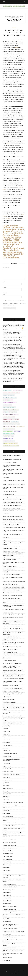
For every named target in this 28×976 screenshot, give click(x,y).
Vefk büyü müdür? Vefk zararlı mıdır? (12, 511)
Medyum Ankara (7, 903)
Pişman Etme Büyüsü (8, 771)
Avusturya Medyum (7, 856)
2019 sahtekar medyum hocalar (10, 443)
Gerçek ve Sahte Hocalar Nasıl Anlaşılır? (13, 519)
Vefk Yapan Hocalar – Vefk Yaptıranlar (12, 663)
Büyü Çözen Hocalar (8, 612)
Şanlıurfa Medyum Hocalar (9, 826)
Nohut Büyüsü (6, 796)
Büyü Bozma (6, 799)
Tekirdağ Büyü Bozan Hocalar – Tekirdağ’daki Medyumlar (10, 925)
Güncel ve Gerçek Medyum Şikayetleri (12, 590)
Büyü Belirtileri (6, 725)
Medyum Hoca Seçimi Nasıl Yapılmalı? (12, 646)
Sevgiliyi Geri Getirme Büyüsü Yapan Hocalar (14, 581)
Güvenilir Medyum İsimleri (9, 660)
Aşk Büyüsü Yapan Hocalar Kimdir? (11, 574)
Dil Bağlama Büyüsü (7, 780)
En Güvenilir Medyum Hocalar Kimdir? (12, 723)
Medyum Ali (15, 971)
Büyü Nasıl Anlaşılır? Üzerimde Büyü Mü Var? (14, 527)
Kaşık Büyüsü (6, 477)
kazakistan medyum (8, 431)
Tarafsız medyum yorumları (10, 462)
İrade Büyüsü (6, 785)
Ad (4, 282)
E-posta (5, 287)
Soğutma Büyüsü (7, 766)
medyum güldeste (7, 390)
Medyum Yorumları (8, 971)
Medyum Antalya (7, 898)
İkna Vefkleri (6, 810)
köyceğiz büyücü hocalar (9, 426)
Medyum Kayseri (7, 892)
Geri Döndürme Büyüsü (8, 699)
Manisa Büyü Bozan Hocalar (10, 937)
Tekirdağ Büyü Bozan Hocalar (10, 928)
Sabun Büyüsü (6, 742)
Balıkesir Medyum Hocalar (9, 909)
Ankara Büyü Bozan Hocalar (10, 823)
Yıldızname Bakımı (7, 807)
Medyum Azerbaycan (8, 816)
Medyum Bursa (6, 873)
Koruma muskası (7, 657)
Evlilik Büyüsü (6, 750)
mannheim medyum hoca (9, 428)
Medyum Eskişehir (7, 900)
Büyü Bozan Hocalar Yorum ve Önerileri (13, 615)
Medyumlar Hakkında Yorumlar (10, 685)
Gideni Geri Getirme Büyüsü (10, 753)
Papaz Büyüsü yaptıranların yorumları (12, 497)
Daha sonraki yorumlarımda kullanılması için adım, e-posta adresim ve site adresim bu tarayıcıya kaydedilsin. (14, 303)
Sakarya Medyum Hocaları (9, 839)
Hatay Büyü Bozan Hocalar (9, 842)
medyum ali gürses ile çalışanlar (11, 419)
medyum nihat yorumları (9, 416)
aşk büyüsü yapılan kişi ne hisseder (11, 392)
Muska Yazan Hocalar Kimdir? (10, 649)
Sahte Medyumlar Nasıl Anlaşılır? (11, 551)
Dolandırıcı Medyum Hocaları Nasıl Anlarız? (13, 522)
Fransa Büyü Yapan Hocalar (9, 884)
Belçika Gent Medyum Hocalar (10, 887)
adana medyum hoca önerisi (9, 402)
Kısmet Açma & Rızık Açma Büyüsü (11, 774)
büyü (16, 47)
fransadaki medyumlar (8, 395)
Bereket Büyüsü (7, 769)
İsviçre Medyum (7, 862)
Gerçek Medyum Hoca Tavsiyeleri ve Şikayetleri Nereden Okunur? (12, 547)
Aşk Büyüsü (5, 748)
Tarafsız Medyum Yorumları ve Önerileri (13, 688)
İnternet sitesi (4, 293)
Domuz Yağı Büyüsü (8, 788)
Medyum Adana (6, 870)
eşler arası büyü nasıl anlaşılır (10, 414)
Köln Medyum (6, 960)
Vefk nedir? (6, 513)
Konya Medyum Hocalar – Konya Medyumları (14, 931)
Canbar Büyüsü (6, 734)
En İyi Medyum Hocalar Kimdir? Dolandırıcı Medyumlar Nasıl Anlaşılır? (13, 643)
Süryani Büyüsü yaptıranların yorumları (12, 502)
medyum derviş (15, 421)
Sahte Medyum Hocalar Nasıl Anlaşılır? (12, 716)
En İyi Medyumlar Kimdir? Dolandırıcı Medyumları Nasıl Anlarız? (12, 558)
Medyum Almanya (7, 864)
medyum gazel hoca (17, 390)
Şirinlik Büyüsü (6, 777)
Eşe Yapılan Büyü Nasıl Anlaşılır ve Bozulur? (13, 609)
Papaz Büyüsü (6, 731)
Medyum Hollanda (7, 859)
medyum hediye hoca (8, 438)
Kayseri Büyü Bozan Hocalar (10, 848)
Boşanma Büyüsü (7, 540)
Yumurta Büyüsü (7, 794)
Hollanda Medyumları (8, 837)
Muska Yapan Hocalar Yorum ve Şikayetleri (13, 655)
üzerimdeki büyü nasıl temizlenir (11, 424)
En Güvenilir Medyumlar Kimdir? (11, 524)
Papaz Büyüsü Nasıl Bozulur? (10, 566)
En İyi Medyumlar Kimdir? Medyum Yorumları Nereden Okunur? (11, 666)
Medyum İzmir (6, 867)
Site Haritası (15, 973)
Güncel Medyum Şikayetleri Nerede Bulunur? (14, 484)
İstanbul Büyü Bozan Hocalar (10, 906)
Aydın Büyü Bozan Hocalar (9, 948)
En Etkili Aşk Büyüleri (8, 705)
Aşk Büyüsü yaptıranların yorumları (11, 508)
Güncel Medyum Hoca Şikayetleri (11, 637)
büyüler (8, 143)
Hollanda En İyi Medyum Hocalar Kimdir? (13, 950)
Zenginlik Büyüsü (7, 756)
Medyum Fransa (7, 934)
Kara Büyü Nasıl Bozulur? (9, 569)
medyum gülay (6, 421)
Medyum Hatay (6, 813)
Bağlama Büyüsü (7, 696)
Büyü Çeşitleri (6, 572)
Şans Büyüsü (6, 782)
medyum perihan (7, 404)
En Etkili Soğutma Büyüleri (9, 702)
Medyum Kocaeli (7, 895)
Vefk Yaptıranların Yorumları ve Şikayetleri (13, 678)
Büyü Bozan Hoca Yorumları (10, 652)
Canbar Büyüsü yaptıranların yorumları (12, 499)
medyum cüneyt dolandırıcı (9, 397)
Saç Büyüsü (5, 791)
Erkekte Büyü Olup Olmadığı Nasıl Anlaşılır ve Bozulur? (14, 32)
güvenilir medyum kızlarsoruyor (11, 445)
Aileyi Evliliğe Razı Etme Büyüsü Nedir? (12, 534)
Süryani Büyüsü (6, 737)
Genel (14, 27)
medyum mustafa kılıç (8, 436)
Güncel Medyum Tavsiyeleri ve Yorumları (13, 592)
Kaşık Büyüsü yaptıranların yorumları (12, 505)
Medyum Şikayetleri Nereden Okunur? (12, 694)
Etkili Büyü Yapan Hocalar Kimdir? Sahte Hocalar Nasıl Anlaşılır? (13, 554)
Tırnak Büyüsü (6, 763)
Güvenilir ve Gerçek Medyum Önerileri (12, 595)
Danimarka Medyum (8, 850)
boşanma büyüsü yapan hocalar (10, 409)
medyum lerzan (20, 426)
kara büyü (8, 218)
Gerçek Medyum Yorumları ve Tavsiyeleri (13, 676)
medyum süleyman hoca (8, 433)
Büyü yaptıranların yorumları (10, 491)
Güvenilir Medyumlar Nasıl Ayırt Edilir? (12, 670)
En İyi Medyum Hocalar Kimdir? (10, 673)
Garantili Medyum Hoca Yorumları (11, 598)
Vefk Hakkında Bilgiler (8, 494)
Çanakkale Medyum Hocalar (10, 912)
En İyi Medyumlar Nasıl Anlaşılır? (11, 691)
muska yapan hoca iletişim (9, 407)
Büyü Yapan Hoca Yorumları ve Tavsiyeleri (13, 587)
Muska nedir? (6, 537)
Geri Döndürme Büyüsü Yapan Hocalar (12, 516)
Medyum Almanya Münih (9, 889)
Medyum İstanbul (7, 921)
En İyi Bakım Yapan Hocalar (9, 639)
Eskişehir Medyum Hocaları (9, 845)
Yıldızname (5, 728)
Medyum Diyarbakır (8, 853)
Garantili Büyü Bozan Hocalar (10, 584)
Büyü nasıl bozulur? (7, 745)
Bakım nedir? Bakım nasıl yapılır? (11, 805)
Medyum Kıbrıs (6, 919)
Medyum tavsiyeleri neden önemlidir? (12, 459)
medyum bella (17, 431)
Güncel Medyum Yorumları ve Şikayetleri (13, 626)
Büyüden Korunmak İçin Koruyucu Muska (13, 802)
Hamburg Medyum (7, 957)
